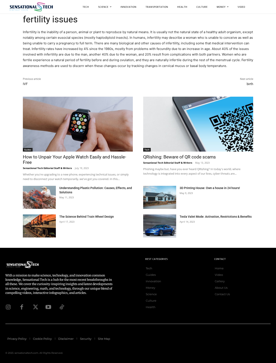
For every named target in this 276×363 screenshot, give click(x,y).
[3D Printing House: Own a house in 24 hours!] (159, 197)
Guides (27, 149)
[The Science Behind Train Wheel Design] (39, 225)
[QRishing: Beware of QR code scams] (198, 124)
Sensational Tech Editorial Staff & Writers (47, 168)
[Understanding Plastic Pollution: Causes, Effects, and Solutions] (39, 197)
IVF (25, 84)
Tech (146, 149)
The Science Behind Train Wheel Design (86, 216)
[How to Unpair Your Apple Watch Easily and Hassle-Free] (78, 124)
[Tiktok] (61, 307)
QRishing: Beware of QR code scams (179, 157)
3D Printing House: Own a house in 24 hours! (210, 188)
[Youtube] (48, 307)
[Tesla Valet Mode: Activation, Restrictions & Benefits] (159, 225)
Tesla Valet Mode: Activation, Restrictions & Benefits (216, 216)
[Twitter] (35, 307)
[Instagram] (8, 307)
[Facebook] (21, 307)
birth (250, 84)
